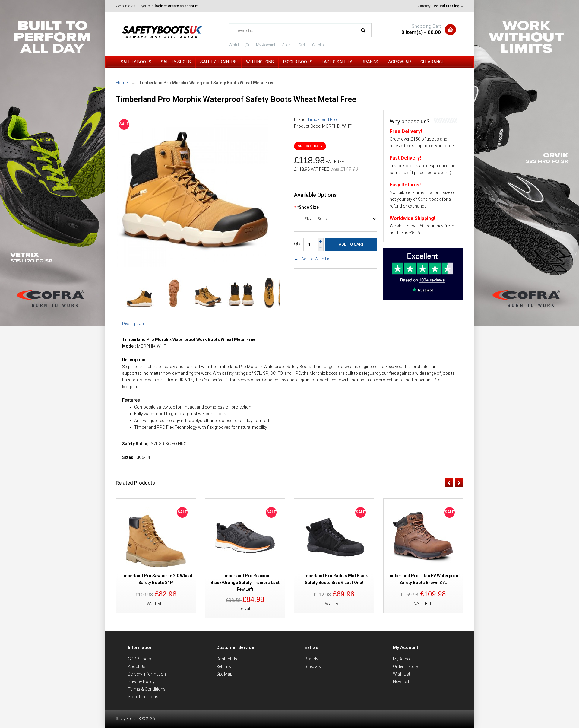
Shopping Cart (293, 45)
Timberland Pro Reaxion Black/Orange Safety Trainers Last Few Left (245, 582)
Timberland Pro (322, 119)
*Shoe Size (308, 207)
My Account (265, 45)
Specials (313, 666)
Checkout (319, 45)
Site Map (224, 674)
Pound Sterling (447, 6)
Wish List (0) (239, 45)
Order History (405, 666)
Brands (311, 658)
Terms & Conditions (147, 689)
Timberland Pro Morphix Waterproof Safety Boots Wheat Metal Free (206, 82)
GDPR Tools (139, 658)
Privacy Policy (141, 681)
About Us (136, 666)
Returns (223, 666)
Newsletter (403, 681)
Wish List (401, 674)
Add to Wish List (316, 258)
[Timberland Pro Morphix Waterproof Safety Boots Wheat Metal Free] (193, 265)
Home (122, 82)
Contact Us (226, 658)
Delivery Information (147, 674)
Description (133, 323)
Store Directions (143, 696)
